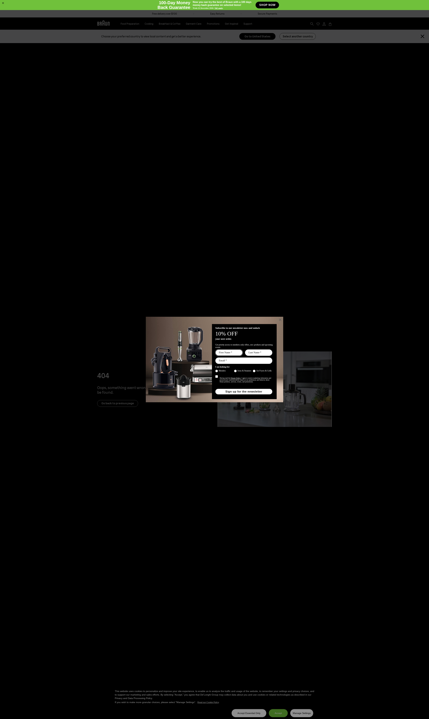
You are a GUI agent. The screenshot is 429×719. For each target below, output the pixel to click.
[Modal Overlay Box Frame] (214, 5)
